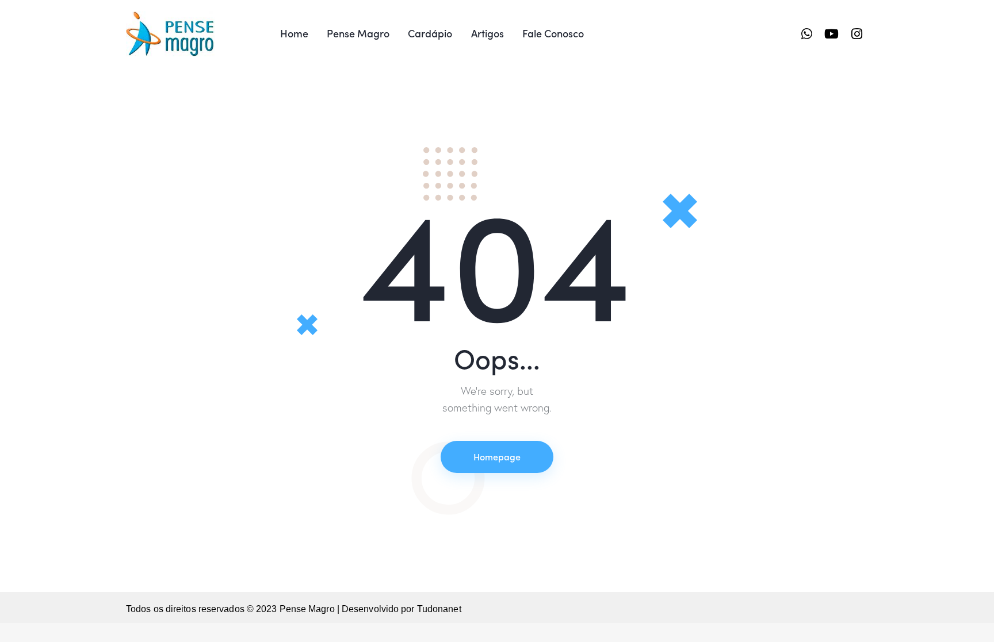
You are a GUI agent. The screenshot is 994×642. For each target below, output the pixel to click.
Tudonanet (439, 609)
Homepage (497, 456)
